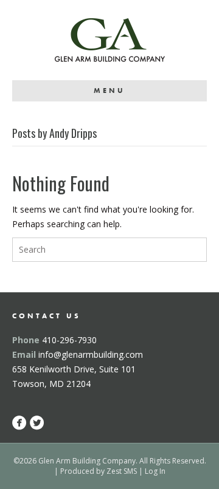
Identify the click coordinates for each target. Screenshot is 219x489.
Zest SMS (121, 471)
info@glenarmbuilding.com (90, 354)
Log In (155, 471)
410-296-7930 (69, 340)
